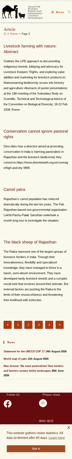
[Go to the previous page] (8, 325)
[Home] (5, 33)
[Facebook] (8, 404)
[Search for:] (68, 12)
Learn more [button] (57, 437)
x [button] (68, 427)
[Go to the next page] (60, 325)
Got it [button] (36, 448)
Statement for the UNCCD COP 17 (24, 351)
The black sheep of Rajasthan (30, 242)
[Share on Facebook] (43, 403)
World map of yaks (15, 358)
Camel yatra (14, 189)
